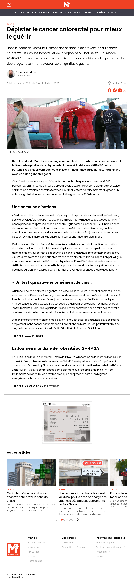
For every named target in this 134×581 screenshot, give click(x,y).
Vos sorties (72, 12)
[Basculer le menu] (9, 5)
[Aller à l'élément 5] (72, 519)
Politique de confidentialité (110, 547)
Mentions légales (105, 542)
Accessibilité (103, 551)
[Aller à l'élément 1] (61, 519)
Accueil (19, 12)
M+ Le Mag (88, 12)
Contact (114, 12)
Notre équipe (35, 560)
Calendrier (67, 542)
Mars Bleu (94, 236)
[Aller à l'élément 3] (67, 519)
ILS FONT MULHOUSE (50, 12)
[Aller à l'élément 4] (69, 519)
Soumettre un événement (75, 547)
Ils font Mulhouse (37, 542)
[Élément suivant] (78, 519)
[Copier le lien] (125, 90)
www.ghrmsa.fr (34, 335)
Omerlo (21, 577)
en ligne (67, 319)
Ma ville (32, 537)
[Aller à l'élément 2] (64, 519)
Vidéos (101, 12)
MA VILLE (31, 12)
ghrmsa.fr (53, 385)
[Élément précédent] (56, 519)
